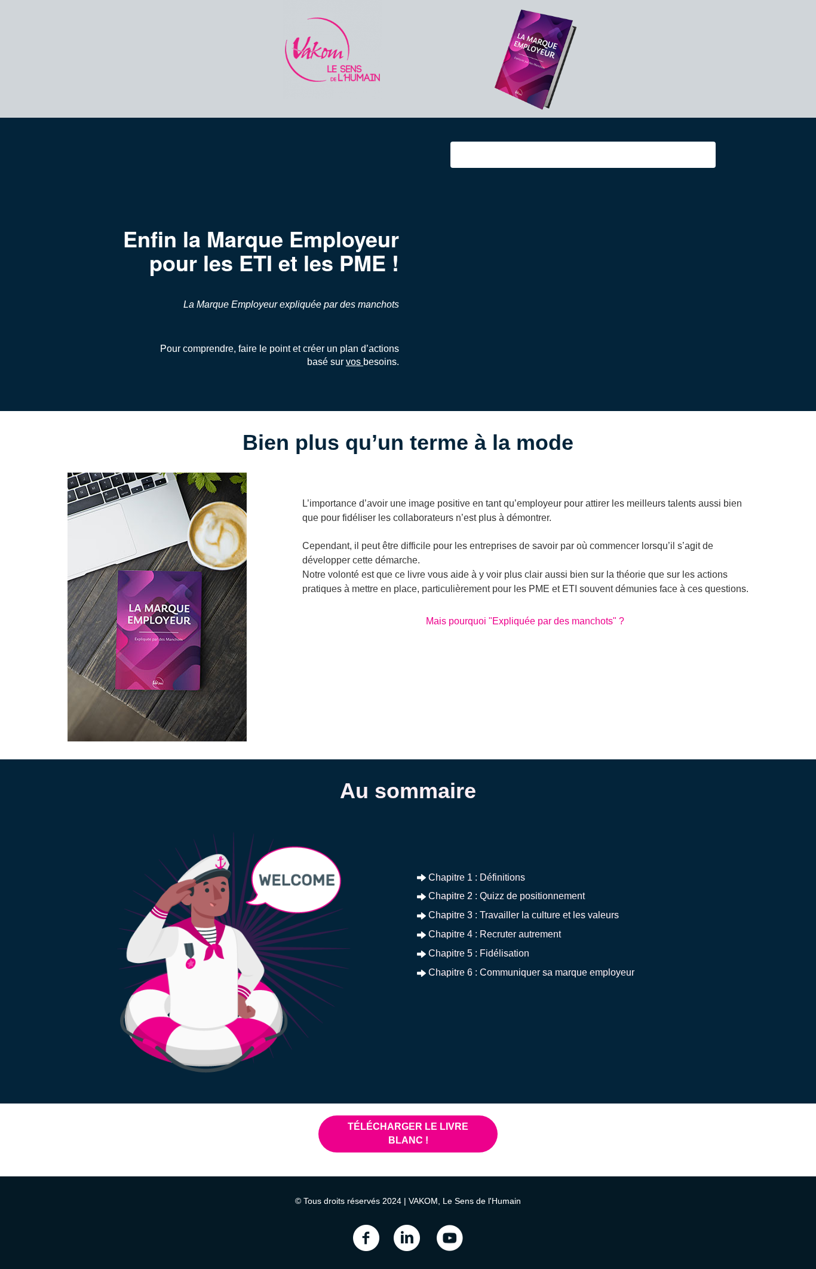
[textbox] (408, 790)
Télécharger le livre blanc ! (408, 1133)
